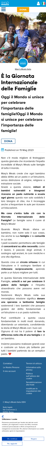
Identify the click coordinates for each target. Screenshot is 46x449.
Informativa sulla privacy (33, 368)
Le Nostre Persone (11, 367)
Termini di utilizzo (34, 363)
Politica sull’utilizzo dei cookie (32, 376)
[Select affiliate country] (43, 3)
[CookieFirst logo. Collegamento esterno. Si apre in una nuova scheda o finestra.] (3, 416)
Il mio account (9, 371)
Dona (23, 9)
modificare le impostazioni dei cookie (33, 391)
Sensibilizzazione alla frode (34, 383)
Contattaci (7, 363)
